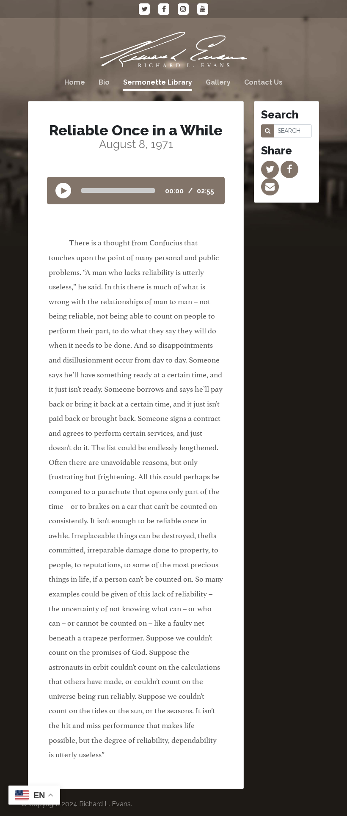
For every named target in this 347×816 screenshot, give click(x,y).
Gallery (218, 82)
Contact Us (263, 82)
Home (74, 82)
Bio (104, 82)
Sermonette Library (157, 82)
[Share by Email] (270, 186)
